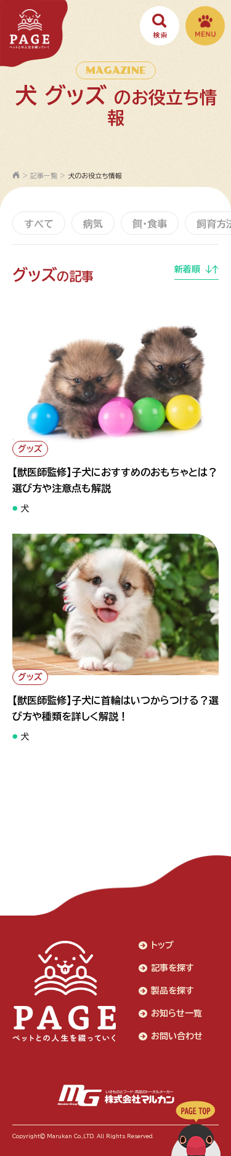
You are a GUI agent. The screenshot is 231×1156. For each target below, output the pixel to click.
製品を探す (172, 990)
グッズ (30, 449)
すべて (39, 224)
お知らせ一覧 (176, 1013)
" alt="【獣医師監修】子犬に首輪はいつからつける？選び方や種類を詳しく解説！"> (112, 662)
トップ (162, 945)
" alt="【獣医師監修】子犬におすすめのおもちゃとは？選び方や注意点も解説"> (107, 434)
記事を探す (172, 968)
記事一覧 (43, 175)
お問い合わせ (177, 1036)
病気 (93, 224)
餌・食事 (149, 224)
